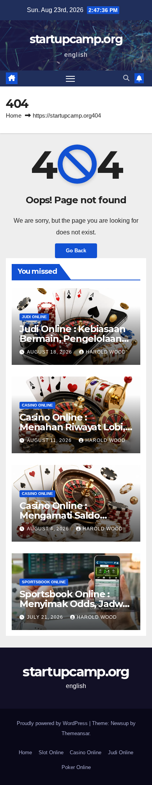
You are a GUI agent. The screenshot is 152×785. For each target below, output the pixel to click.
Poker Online (76, 767)
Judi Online (34, 317)
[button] (126, 78)
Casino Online (37, 405)
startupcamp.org (76, 39)
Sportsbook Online (44, 582)
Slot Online (51, 752)
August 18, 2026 (50, 352)
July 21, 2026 (46, 617)
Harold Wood (106, 352)
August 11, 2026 (50, 440)
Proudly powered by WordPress (53, 723)
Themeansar (75, 733)
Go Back (76, 250)
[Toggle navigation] (70, 78)
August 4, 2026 (49, 529)
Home (13, 115)
